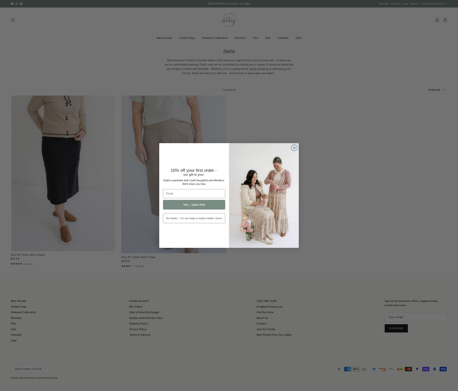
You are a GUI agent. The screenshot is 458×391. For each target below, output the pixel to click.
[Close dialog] (294, 148)
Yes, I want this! (194, 205)
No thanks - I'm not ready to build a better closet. (194, 218)
